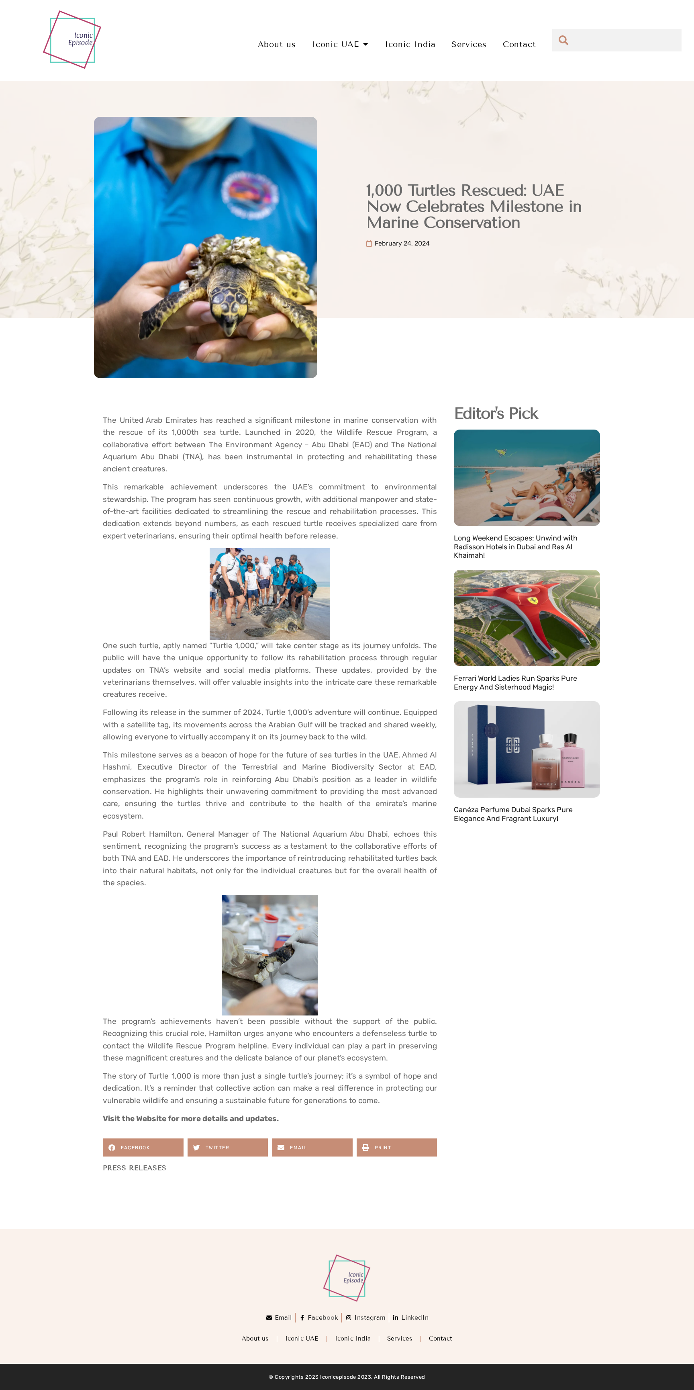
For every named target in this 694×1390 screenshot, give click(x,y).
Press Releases (135, 1168)
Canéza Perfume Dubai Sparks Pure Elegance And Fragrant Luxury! (513, 814)
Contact (519, 44)
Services (468, 44)
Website (151, 1118)
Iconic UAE (335, 44)
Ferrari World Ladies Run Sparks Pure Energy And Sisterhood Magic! (515, 683)
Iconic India (410, 44)
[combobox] (617, 40)
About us (277, 44)
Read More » (473, 565)
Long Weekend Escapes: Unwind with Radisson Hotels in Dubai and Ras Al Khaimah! (516, 547)
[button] (143, 1147)
